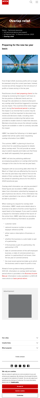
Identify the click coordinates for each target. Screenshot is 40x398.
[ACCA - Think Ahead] (5, 4)
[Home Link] (20, 357)
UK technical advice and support (15, 32)
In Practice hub (9, 34)
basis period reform (20, 278)
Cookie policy (15, 382)
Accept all (20, 386)
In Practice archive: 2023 (25, 34)
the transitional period (19, 108)
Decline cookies (20, 391)
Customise (20, 395)
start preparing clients (24, 93)
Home (4, 30)
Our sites (5, 338)
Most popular (7, 348)
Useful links (6, 343)
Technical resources (15, 30)
